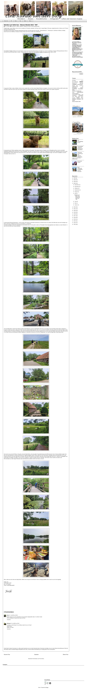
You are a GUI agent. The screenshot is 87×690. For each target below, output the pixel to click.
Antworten (9, 619)
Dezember (77, 184)
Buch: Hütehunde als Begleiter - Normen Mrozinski (80, 169)
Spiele (76, 96)
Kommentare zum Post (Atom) (38, 658)
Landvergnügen (75, 94)
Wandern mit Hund (27, 26)
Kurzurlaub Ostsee (80, 162)
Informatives (80, 92)
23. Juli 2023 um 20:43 (15, 623)
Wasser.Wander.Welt (35, 26)
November (77, 186)
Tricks (82, 96)
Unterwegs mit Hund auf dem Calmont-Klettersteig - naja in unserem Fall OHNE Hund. (77, 155)
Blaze (16, 20)
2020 (75, 210)
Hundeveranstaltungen (76, 90)
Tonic (20, 20)
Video (82, 97)
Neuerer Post (7, 654)
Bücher (25, 20)
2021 (75, 208)
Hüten (73, 92)
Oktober (76, 188)
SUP (73, 96)
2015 (75, 219)
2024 (75, 181)
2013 (75, 222)
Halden (81, 87)
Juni (76, 201)
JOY (11, 20)
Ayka (8, 615)
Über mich (6, 20)
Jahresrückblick (75, 93)
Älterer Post (65, 654)
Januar (76, 204)
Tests (79, 96)
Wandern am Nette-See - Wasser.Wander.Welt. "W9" (77, 197)
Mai (75, 203)
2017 (75, 215)
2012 (75, 224)
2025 (75, 179)
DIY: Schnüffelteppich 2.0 (80, 141)
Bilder (18, 26)
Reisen (30, 20)
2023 (75, 183)
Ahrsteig (74, 80)
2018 (75, 213)
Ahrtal (82, 80)
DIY (77, 85)
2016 (75, 217)
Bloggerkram (74, 83)
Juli (75, 193)
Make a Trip (80, 94)
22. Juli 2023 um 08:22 (13, 615)
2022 (75, 207)
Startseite (36, 654)
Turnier (73, 97)
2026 (75, 178)
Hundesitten (74, 88)
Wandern (21, 26)
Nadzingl (8, 623)
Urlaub (77, 97)
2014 (75, 220)
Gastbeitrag (81, 85)
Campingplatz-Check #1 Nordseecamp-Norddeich (80, 148)
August (76, 191)
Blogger (47, 687)
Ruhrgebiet (81, 95)
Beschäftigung (75, 81)
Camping (74, 84)
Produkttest (74, 95)
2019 (75, 212)
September (77, 189)
